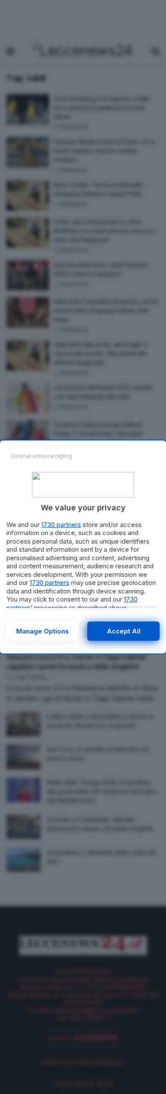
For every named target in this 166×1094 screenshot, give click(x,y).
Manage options (42, 631)
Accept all (123, 631)
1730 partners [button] (61, 525)
